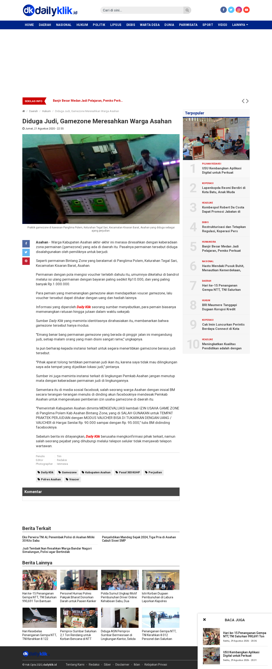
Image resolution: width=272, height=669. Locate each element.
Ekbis (130, 25)
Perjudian (155, 472)
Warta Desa (150, 25)
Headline (207, 203)
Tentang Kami (75, 664)
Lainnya (238, 25)
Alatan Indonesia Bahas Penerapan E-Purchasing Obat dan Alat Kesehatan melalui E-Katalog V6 (120, 100)
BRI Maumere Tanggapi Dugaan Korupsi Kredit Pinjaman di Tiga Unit (219, 309)
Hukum (82, 25)
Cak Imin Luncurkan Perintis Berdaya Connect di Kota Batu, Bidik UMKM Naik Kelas (223, 329)
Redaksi (62, 460)
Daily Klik (84, 307)
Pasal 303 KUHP (129, 472)
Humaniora (209, 242)
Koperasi (208, 183)
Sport (208, 25)
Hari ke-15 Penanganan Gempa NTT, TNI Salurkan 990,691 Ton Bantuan (221, 290)
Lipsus (116, 25)
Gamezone (69, 472)
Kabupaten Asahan (97, 472)
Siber (107, 664)
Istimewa (62, 463)
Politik (99, 25)
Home (29, 25)
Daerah (45, 25)
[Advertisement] (136, 61)
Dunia (169, 25)
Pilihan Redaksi (211, 164)
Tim (59, 456)
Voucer (74, 479)
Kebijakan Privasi (155, 664)
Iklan (137, 664)
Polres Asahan (51, 479)
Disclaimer (122, 664)
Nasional (64, 25)
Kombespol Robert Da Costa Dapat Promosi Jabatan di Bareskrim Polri (223, 211)
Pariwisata (188, 25)
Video (222, 25)
